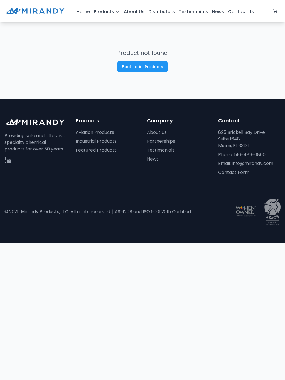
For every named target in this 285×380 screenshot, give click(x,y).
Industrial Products (96, 141)
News (153, 159)
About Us (157, 132)
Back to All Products (142, 67)
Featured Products (96, 150)
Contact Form (233, 172)
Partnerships (161, 141)
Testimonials (161, 150)
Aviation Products (95, 132)
